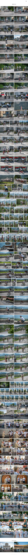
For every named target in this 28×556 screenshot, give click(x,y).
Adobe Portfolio (15, 554)
